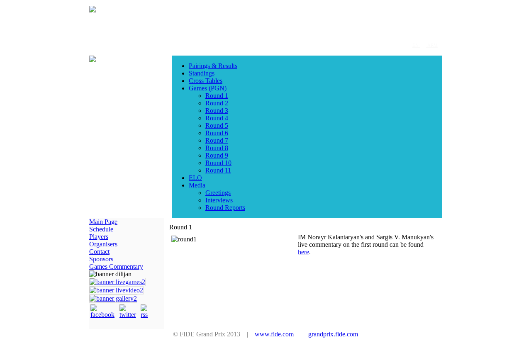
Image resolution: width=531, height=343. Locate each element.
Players (98, 236)
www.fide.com (274, 334)
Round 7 (216, 140)
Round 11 (218, 170)
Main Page (103, 221)
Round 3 (216, 110)
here (303, 251)
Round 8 (216, 147)
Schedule (101, 229)
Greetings (218, 192)
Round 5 (216, 125)
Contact (99, 251)
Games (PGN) (208, 88)
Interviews (219, 200)
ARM (432, 45)
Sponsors (101, 259)
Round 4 (216, 118)
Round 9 (216, 155)
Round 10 (218, 162)
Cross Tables (205, 80)
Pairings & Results (213, 65)
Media (197, 185)
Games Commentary (116, 266)
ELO (195, 177)
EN (416, 45)
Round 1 (216, 95)
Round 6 (216, 132)
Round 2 (216, 103)
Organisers (103, 244)
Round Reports (225, 207)
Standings (201, 73)
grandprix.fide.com (333, 334)
